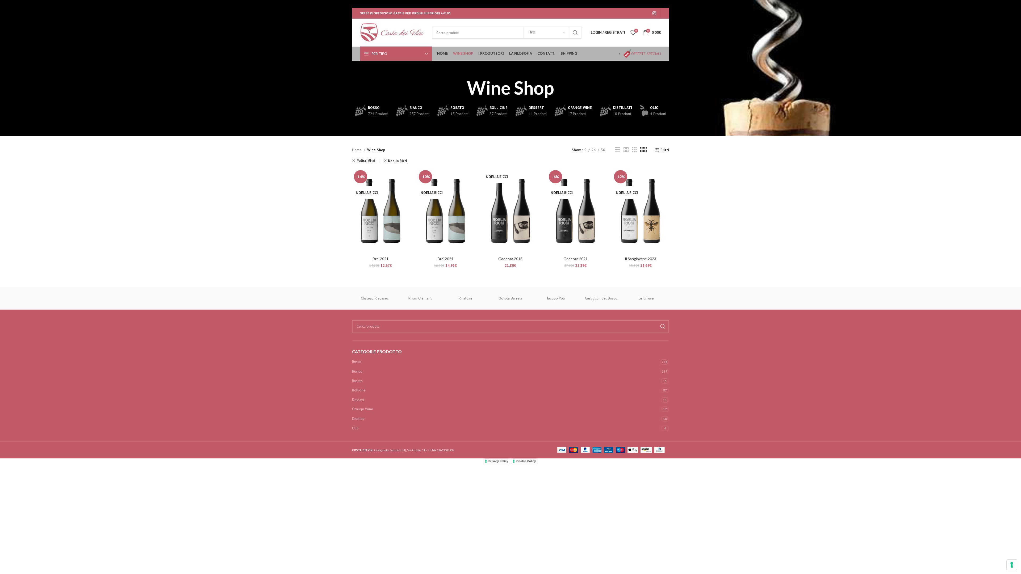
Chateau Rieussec (374, 298)
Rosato (357, 380)
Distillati (358, 418)
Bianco (357, 371)
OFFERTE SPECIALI (646, 53)
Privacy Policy (498, 461)
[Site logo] (393, 32)
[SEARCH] (575, 33)
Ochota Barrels (510, 298)
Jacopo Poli (556, 298)
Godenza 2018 (510, 258)
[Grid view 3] (634, 149)
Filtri (664, 150)
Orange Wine (362, 409)
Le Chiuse (646, 298)
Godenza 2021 (575, 258)
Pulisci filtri (366, 160)
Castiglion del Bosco (601, 298)
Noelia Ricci (397, 160)
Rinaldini (465, 298)
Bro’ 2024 (445, 258)
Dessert (358, 399)
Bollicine (359, 390)
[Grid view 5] (643, 149)
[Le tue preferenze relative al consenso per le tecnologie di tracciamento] (1012, 565)
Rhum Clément (420, 298)
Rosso (356, 361)
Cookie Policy (526, 461)
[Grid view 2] (626, 149)
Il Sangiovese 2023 (640, 258)
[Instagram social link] (654, 13)
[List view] (617, 149)
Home (357, 149)
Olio (355, 428)
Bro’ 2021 (380, 258)
